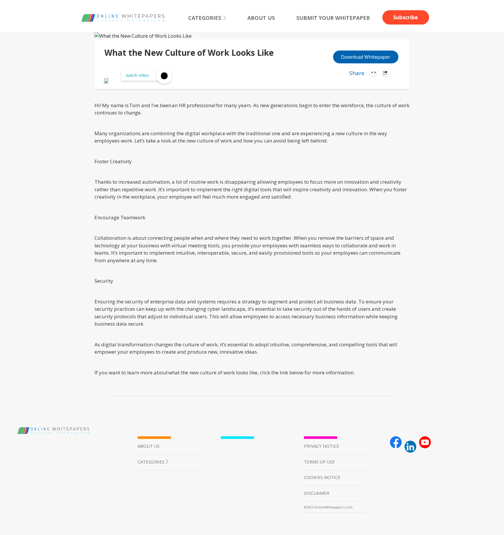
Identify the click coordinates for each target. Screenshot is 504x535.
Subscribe (405, 17)
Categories (204, 17)
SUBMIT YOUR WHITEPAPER (333, 17)
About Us (261, 17)
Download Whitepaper (365, 57)
